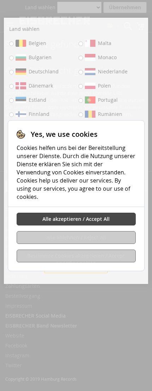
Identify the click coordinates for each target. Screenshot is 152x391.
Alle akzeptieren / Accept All (76, 219)
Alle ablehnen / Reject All (76, 237)
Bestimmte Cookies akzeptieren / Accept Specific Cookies (76, 257)
